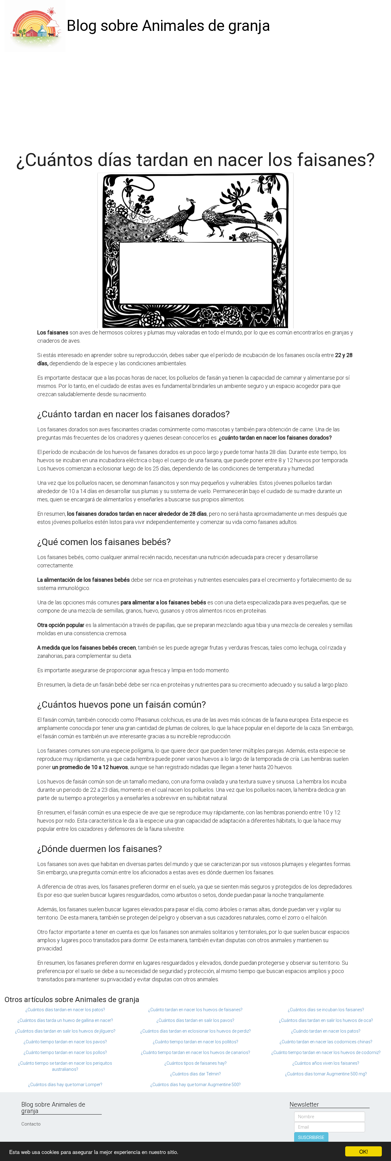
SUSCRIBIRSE (311, 1137)
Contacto (31, 1124)
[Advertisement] (195, 98)
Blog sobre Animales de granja (168, 26)
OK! (363, 1151)
